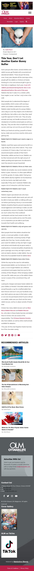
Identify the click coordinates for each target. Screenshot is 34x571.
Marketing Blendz (21, 561)
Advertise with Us (19, 18)
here (29, 255)
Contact (28, 18)
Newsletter (10, 21)
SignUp (22, 21)
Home (5, 18)
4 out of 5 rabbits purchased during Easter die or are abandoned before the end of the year (16, 87)
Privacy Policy (25, 568)
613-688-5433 (7, 487)
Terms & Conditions (12, 568)
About (10, 18)
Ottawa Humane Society (22, 318)
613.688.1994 (7, 489)
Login (16, 21)
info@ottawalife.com (23, 466)
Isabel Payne (9, 50)
